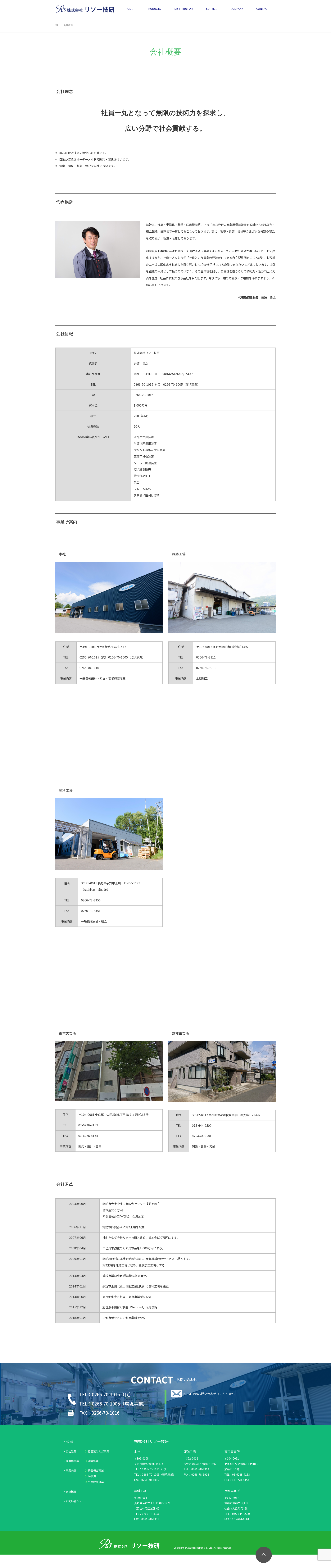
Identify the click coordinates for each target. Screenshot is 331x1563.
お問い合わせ (74, 1501)
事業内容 (71, 1470)
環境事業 (93, 1461)
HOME (129, 9)
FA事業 (92, 1476)
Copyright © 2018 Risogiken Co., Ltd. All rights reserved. (203, 1547)
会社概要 (71, 1491)
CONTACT (262, 9)
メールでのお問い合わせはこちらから (209, 1393)
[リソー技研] (84, 9)
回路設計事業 (96, 1482)
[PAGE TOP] (264, 1555)
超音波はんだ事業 (98, 1451)
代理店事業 (72, 1461)
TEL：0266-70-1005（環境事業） (113, 1403)
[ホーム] (56, 18)
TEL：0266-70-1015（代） (106, 1394)
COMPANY (237, 9)
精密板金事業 (96, 1470)
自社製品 (71, 1451)
